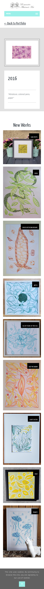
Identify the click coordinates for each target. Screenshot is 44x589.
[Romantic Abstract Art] (22, 5)
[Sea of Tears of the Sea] (22, 338)
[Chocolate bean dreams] (22, 248)
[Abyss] (22, 297)
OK (22, 584)
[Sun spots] (22, 147)
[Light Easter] (22, 439)
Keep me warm (33, 367)
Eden (36, 173)
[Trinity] (22, 531)
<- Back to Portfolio (15, 23)
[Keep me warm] (22, 385)
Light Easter (33, 420)
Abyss (36, 285)
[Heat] (22, 485)
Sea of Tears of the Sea (30, 326)
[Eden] (22, 192)
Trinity (35, 512)
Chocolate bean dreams (30, 227)
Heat (36, 474)
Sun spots (34, 137)
